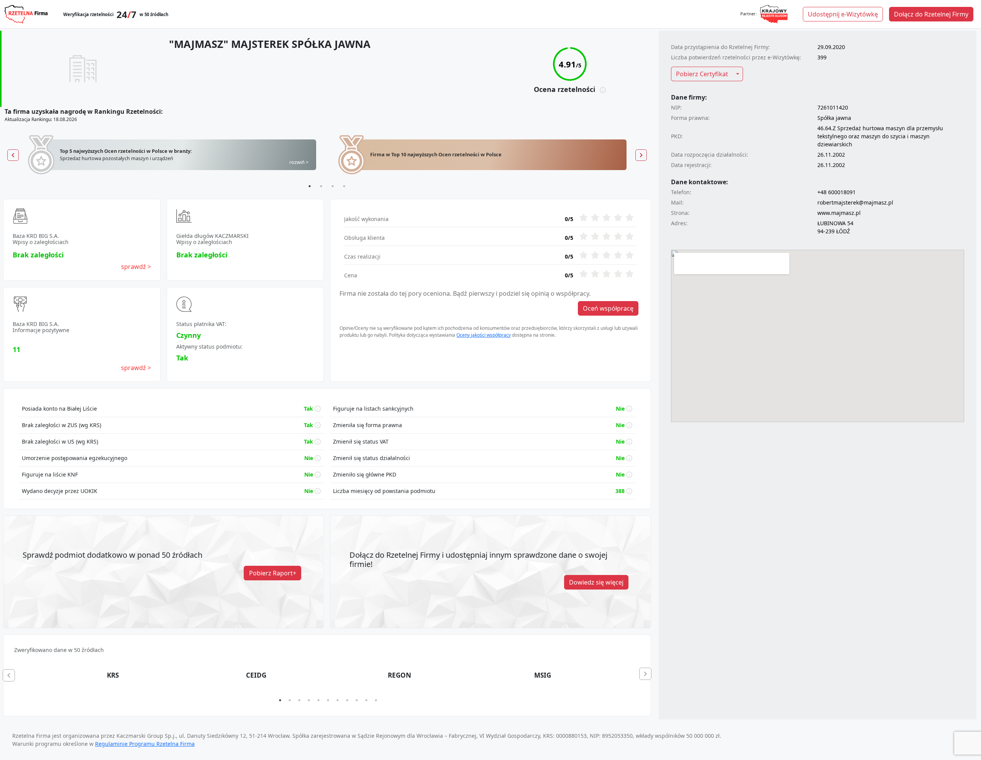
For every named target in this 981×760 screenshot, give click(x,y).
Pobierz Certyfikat (702, 74)
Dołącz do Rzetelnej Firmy (931, 14)
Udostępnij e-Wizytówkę (843, 14)
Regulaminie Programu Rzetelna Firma (145, 743)
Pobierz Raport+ (272, 573)
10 (366, 700)
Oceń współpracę (608, 308)
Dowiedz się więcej (596, 582)
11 (376, 700)
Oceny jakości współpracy (483, 335)
